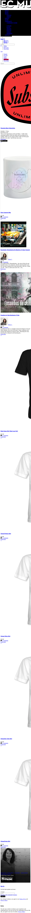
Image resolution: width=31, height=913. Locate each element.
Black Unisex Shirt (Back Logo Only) (9, 431)
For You (5, 55)
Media (7, 14)
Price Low (6, 47)
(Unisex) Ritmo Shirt (5, 636)
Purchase (4, 140)
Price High (6, 49)
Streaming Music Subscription (8, 128)
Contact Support (24, 872)
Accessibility (17, 872)
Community (8, 21)
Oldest (5, 58)
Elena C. (10, 259)
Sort (2, 51)
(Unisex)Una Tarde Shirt (6, 738)
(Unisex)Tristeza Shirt (6, 533)
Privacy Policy (10, 872)
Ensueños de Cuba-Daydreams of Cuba (10, 315)
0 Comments (5, 217)
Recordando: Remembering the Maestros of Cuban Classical (15, 250)
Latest (5, 56)
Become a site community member (9, 894)
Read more (3, 139)
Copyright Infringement (6, 874)
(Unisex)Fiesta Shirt (5, 841)
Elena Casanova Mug (6, 212)
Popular (5, 54)
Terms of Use (3, 872)
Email (2, 892)
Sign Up (2, 886)
